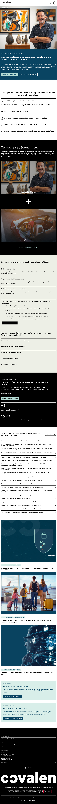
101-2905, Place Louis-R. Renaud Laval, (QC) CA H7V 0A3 (9, 755)
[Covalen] (6, 3)
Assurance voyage (19, 617)
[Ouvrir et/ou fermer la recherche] (50, 2)
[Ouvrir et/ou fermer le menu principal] (54, 2)
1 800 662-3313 (10, 759)
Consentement (51, 797)
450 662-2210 (6, 758)
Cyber (18, 565)
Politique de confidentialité (9, 797)
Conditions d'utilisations (24, 797)
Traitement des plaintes (39, 797)
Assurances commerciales (8, 565)
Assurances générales (7, 617)
